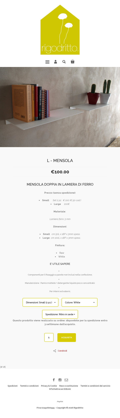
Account (56, 61)
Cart (72, 61)
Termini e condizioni (29, 386)
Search (64, 61)
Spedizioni (13, 386)
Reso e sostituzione (68, 386)
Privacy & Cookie (49, 386)
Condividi (62, 351)
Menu (47, 61)
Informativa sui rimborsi (60, 389)
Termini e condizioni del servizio (95, 386)
